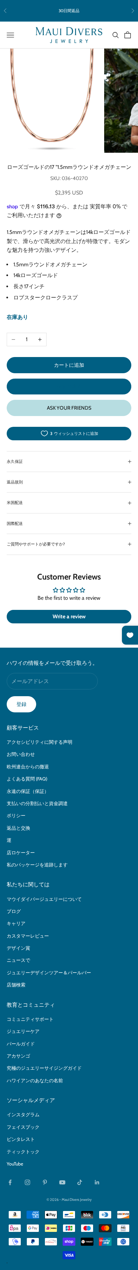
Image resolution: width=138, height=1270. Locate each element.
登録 (21, 704)
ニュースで (18, 960)
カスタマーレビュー (28, 936)
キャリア (16, 923)
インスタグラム (23, 1115)
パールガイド (21, 1044)
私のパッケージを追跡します (37, 865)
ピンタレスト (21, 1139)
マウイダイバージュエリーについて (44, 899)
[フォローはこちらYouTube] (62, 1182)
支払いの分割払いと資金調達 (37, 803)
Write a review (69, 616)
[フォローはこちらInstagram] (27, 1182)
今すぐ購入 (69, 386)
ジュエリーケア (23, 1031)
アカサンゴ (18, 1056)
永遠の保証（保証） (28, 791)
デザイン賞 (18, 948)
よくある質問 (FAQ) (27, 779)
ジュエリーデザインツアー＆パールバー (49, 973)
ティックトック (23, 1152)
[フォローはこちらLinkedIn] (97, 1182)
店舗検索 (16, 985)
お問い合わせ (21, 754)
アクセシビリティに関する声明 (39, 742)
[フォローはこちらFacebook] (10, 1182)
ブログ (14, 911)
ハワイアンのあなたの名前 (35, 1080)
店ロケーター (21, 853)
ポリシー (16, 816)
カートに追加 (69, 365)
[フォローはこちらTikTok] (79, 1182)
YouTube (15, 1164)
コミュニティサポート (30, 1019)
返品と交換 (18, 828)
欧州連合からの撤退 (28, 767)
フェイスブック (23, 1127)
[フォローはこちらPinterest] (45, 1182)
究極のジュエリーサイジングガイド (44, 1068)
